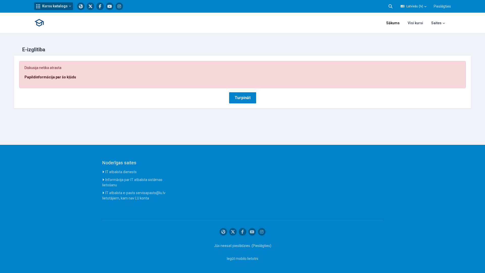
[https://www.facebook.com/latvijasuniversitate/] (100, 6)
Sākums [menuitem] (393, 23)
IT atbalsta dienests (121, 172)
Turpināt (243, 97)
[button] (53, 6)
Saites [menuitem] (436, 23)
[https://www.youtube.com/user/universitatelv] (109, 6)
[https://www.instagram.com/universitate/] (119, 6)
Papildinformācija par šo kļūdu (50, 77)
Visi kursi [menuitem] (415, 23)
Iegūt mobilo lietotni (242, 259)
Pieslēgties (442, 6)
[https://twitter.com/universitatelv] (90, 6)
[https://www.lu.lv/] (81, 6)
